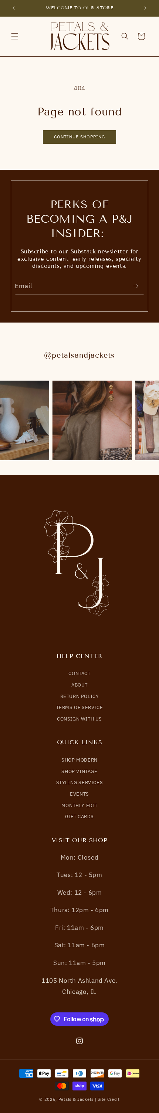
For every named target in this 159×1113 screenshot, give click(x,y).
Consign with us (79, 719)
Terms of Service (79, 707)
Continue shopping (79, 136)
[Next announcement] (145, 8)
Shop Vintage (79, 771)
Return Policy (79, 696)
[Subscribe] (136, 286)
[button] (15, 36)
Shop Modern (79, 760)
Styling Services (79, 782)
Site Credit (109, 1099)
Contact (79, 673)
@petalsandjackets (79, 355)
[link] (91, 420)
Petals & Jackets (76, 1099)
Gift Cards (79, 816)
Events (79, 794)
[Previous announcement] (14, 8)
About (79, 685)
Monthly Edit (79, 805)
